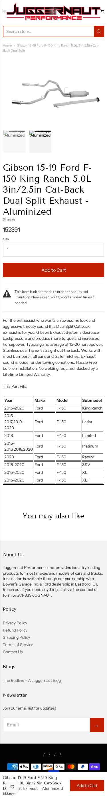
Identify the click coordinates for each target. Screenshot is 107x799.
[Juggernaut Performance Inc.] (53, 11)
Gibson (9, 219)
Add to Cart (53, 270)
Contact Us (13, 651)
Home (7, 45)
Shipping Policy (16, 637)
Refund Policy (15, 630)
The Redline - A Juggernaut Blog (32, 680)
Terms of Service (18, 644)
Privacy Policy (15, 623)
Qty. (6, 239)
